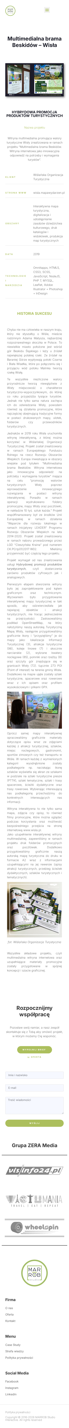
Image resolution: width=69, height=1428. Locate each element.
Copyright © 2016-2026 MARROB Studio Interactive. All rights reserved (30, 1419)
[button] (47, 10)
